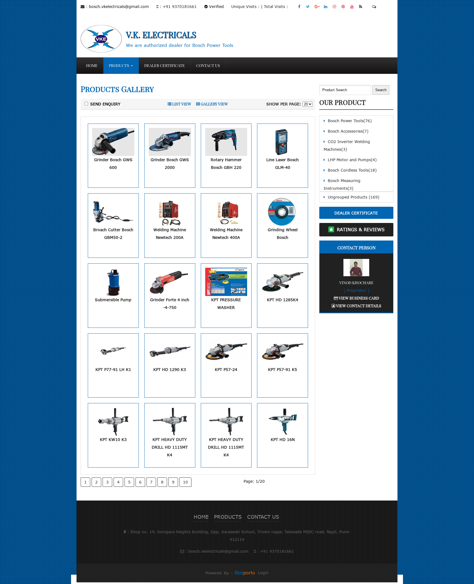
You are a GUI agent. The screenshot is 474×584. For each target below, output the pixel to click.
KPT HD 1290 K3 (169, 369)
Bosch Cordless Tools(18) (352, 170)
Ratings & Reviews (361, 229)
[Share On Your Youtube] (352, 6)
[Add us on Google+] (317, 6)
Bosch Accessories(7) (348, 131)
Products (119, 65)
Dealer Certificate (164, 65)
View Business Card (358, 298)
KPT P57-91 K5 (282, 369)
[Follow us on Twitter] (308, 6)
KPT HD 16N (283, 439)
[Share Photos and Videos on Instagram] (334, 6)
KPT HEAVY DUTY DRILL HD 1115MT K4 (170, 447)
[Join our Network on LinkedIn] (325, 6)
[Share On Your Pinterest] (343, 6)
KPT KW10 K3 (113, 439)
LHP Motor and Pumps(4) (352, 159)
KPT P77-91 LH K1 (113, 369)
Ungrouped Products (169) (353, 197)
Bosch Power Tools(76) (350, 120)
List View (181, 104)
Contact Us (208, 65)
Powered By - (230, 573)
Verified (216, 6)
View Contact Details (358, 305)
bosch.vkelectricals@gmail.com (119, 6)
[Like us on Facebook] (299, 6)
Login (263, 572)
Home (92, 65)
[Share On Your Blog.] (361, 6)
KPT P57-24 (226, 369)
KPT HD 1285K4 (282, 299)
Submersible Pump (113, 299)
